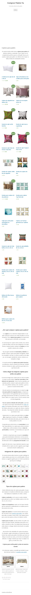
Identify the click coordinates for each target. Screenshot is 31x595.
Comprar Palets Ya (15, 3)
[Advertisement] (15, 27)
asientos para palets (17, 513)
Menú (15, 9)
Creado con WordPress (7, 592)
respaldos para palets (21, 552)
